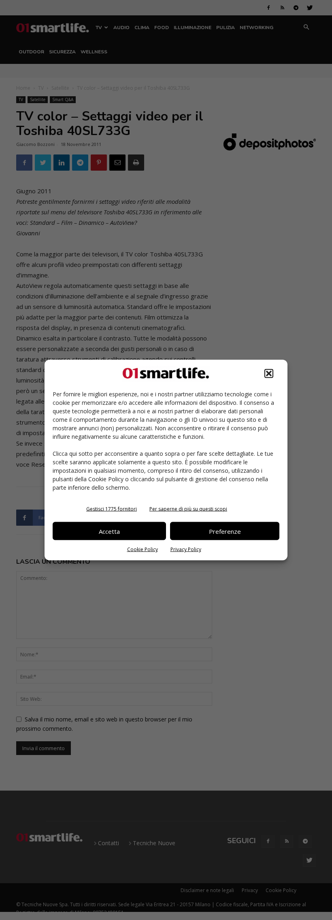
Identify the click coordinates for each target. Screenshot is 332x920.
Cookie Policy (142, 549)
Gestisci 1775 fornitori (111, 508)
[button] (269, 374)
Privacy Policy (185, 549)
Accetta (109, 531)
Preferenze (225, 531)
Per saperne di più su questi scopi (188, 508)
